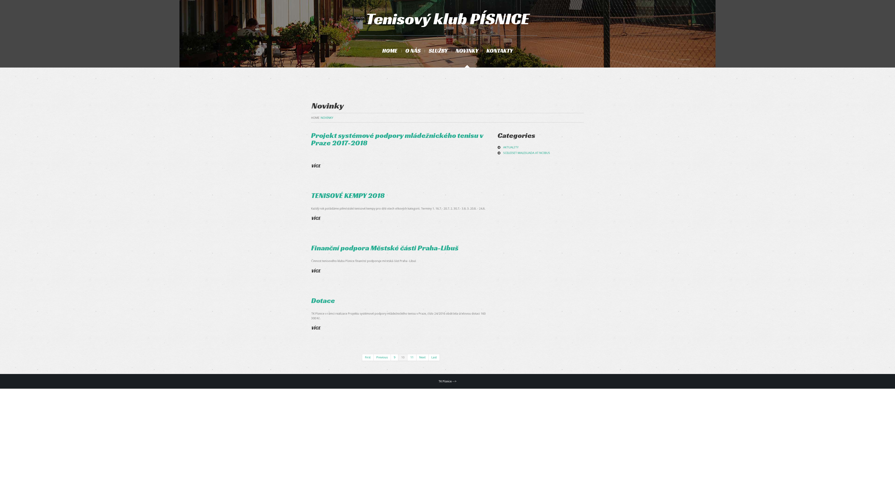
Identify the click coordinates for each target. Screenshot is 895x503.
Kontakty (499, 51)
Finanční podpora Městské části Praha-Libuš (384, 247)
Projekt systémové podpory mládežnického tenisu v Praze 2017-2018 (397, 139)
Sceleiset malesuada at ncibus (526, 153)
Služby (438, 51)
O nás (413, 51)
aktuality (511, 147)
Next (422, 357)
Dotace (323, 300)
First (368, 357)
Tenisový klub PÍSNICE (447, 18)
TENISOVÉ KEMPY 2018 (348, 195)
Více (316, 166)
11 (411, 357)
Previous (382, 357)
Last (434, 357)
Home (389, 51)
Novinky (467, 51)
